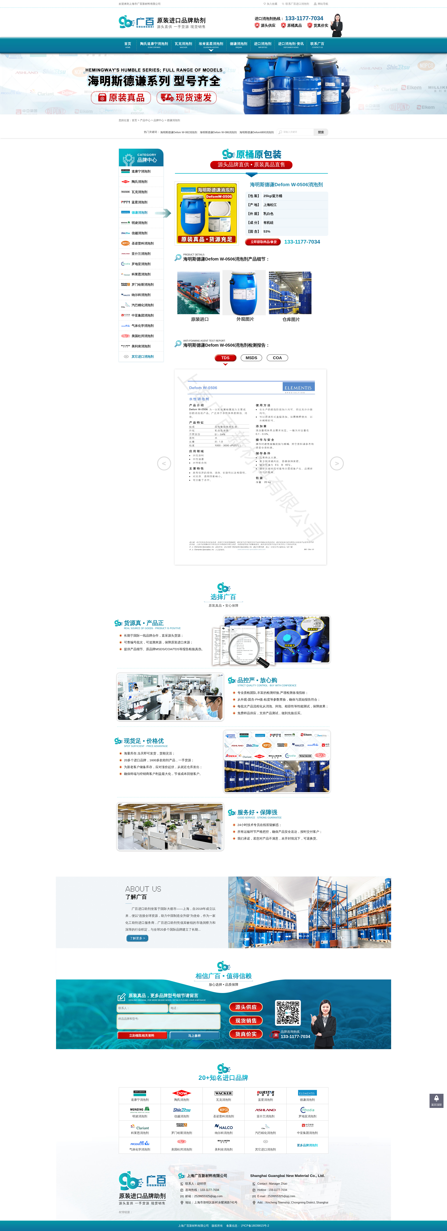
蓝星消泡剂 (265, 1099)
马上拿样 (194, 1035)
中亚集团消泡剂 (307, 1133)
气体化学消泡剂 (139, 1149)
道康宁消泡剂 (140, 1099)
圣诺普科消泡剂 (223, 1116)
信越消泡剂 (181, 1116)
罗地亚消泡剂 (307, 1116)
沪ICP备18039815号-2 (255, 1225)
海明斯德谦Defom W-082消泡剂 (178, 132)
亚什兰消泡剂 (265, 1116)
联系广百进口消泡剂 (297, 3)
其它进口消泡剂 (265, 1149)
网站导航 (323, 3)
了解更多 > (137, 938)
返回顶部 (436, 1104)
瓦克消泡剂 (223, 1099)
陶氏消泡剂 (181, 1099)
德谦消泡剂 (173, 120)
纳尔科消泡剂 (224, 1133)
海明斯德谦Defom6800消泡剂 (257, 132)
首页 (134, 120)
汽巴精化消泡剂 (265, 1133)
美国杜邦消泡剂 (181, 1149)
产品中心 (145, 120)
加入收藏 (272, 3)
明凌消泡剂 (139, 1116)
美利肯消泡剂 (224, 1149)
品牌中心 (158, 120)
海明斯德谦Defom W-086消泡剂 (218, 132)
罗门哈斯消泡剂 (181, 1133)
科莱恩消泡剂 (140, 1133)
